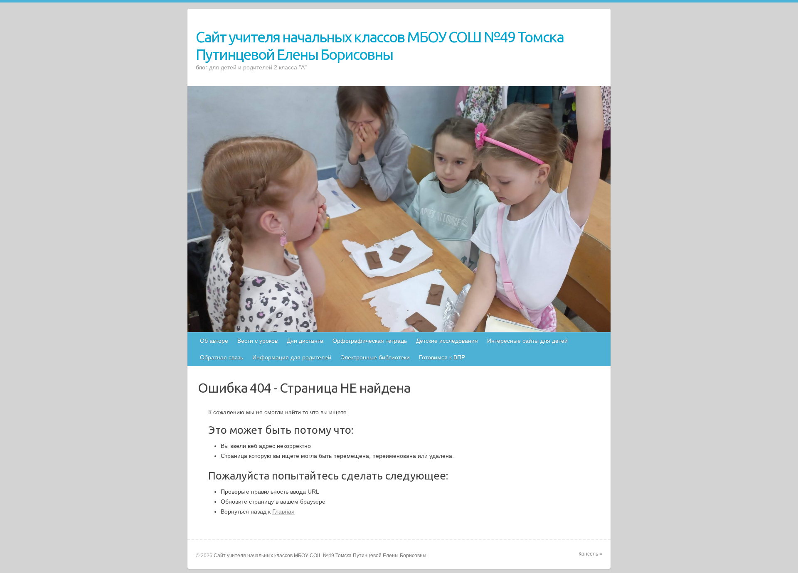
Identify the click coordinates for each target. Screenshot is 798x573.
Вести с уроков (257, 340)
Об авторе (214, 340)
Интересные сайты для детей (527, 340)
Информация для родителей (291, 357)
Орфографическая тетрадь (369, 340)
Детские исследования (447, 340)
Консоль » (590, 554)
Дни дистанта (305, 340)
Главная (283, 511)
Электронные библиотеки (375, 357)
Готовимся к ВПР (442, 357)
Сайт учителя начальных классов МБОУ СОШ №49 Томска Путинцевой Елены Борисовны (380, 45)
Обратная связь (221, 357)
